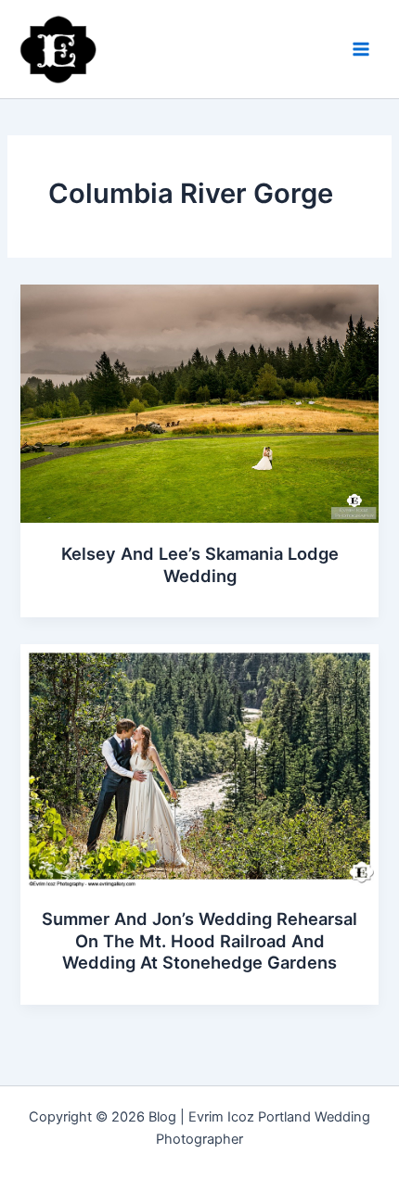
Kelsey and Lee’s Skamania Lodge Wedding (200, 564)
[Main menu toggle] (360, 49)
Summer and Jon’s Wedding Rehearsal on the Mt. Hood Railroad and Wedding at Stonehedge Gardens (199, 940)
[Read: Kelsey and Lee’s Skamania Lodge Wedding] (199, 403)
